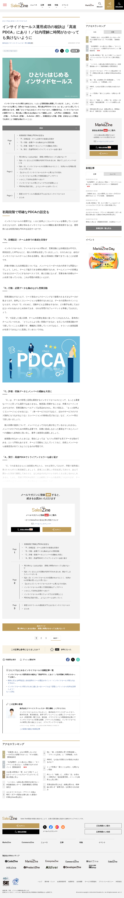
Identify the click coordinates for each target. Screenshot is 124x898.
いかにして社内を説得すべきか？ (32, 179)
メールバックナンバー (42, 523)
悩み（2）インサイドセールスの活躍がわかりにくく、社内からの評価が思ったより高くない (47, 578)
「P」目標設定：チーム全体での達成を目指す (36, 139)
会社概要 (79, 881)
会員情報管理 (61, 881)
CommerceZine (28, 842)
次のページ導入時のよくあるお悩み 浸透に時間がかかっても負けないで (41, 627)
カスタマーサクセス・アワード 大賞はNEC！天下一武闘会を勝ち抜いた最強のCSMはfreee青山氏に (21, 794)
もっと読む (10, 691)
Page (9, 171)
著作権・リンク (50, 881)
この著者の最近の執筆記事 (30, 729)
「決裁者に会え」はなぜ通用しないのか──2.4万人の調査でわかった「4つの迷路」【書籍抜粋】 (22, 754)
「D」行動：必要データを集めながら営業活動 (36, 142)
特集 (56, 5)
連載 (49, 5)
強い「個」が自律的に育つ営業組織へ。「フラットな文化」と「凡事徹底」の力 (62, 753)
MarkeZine (6, 842)
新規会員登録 (26, 529)
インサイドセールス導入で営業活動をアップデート (38, 176)
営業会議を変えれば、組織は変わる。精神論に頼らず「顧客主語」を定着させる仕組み (63, 787)
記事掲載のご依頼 (103, 831)
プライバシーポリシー (106, 881)
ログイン (58, 529)
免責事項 (71, 881)
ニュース (33, 5)
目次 (41, 128)
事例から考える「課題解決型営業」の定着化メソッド (103, 222)
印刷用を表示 (11, 659)
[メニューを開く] (5, 5)
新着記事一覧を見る (103, 228)
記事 (42, 5)
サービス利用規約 (90, 881)
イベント (65, 5)
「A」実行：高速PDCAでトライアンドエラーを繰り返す (40, 149)
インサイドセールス (10, 51)
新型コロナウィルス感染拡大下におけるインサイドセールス (42, 194)
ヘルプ (40, 881)
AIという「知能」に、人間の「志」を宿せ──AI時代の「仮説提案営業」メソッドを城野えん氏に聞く (63, 777)
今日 (94, 32)
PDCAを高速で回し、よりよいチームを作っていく (38, 186)
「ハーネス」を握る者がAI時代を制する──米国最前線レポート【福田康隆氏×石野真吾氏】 (22, 784)
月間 (112, 32)
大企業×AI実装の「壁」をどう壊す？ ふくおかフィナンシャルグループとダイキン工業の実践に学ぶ (22, 774)
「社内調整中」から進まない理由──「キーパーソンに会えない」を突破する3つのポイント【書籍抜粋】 (22, 764)
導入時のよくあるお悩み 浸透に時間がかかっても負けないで (43, 157)
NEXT (55, 638)
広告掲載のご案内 (103, 825)
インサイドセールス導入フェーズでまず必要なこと (38, 183)
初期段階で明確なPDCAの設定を (31, 135)
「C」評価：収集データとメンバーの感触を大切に (38, 146)
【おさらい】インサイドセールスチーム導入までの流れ (40, 172)
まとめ (21, 197)
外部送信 (119, 881)
